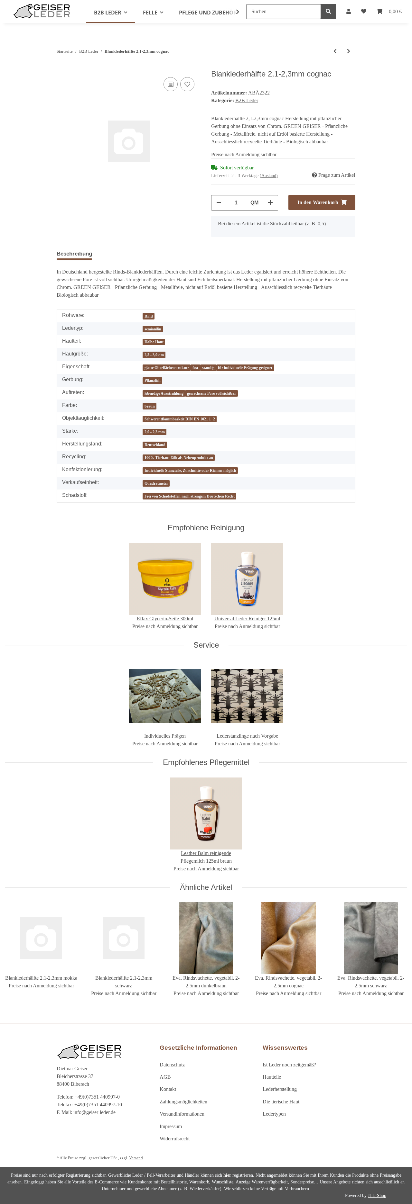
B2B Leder (246, 100)
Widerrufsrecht (175, 1138)
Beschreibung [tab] (74, 254)
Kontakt (168, 1089)
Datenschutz (172, 1064)
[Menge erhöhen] (270, 202)
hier (227, 1175)
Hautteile (272, 1077)
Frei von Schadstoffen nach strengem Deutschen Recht (190, 496)
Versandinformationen (182, 1114)
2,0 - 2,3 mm (155, 432)
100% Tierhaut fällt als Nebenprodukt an (179, 457)
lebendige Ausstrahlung (164, 393)
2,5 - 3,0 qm (154, 355)
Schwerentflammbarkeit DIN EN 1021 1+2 (180, 419)
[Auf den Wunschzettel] (187, 84)
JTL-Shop (377, 1195)
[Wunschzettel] (363, 11)
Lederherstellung (280, 1089)
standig (208, 367)
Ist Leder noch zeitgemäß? (289, 1064)
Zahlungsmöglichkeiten (183, 1101)
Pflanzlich (153, 380)
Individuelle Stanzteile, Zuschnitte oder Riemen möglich (190, 470)
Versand (136, 1158)
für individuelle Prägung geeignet (245, 367)
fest (195, 367)
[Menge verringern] (218, 202)
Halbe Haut (154, 342)
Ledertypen (274, 1114)
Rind (149, 316)
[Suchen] (328, 11)
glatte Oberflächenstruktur (167, 367)
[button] (348, 11)
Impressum (171, 1126)
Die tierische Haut (281, 1101)
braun (150, 406)
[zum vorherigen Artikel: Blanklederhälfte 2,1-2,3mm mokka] (335, 51)
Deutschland (155, 445)
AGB (165, 1077)
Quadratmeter (156, 483)
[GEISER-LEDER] (42, 11)
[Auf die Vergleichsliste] (171, 84)
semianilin (153, 329)
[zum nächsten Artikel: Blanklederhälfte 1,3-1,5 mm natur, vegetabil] (348, 51)
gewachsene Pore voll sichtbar (211, 393)
